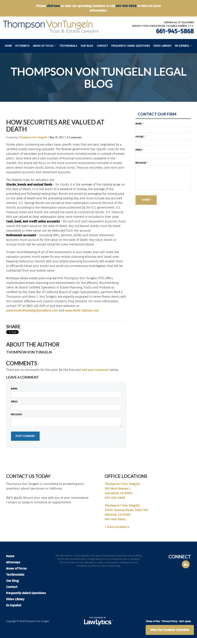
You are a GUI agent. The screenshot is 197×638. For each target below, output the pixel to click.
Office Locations (126, 476)
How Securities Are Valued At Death (55, 125)
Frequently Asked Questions (130, 45)
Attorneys (22, 45)
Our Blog (87, 45)
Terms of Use (153, 621)
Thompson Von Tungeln (33, 137)
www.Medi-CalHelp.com (82, 310)
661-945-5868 (126, 6)
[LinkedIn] (186, 564)
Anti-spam (185, 621)
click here (53, 6)
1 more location (116, 527)
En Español (182, 45)
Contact (102, 45)
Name (14, 388)
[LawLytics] (98, 621)
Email (14, 401)
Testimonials (68, 45)
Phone (140, 136)
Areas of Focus (43, 45)
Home (8, 45)
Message (16, 414)
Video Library (162, 45)
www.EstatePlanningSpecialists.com (32, 310)
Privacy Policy (169, 621)
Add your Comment (95, 370)
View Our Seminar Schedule (169, 630)
